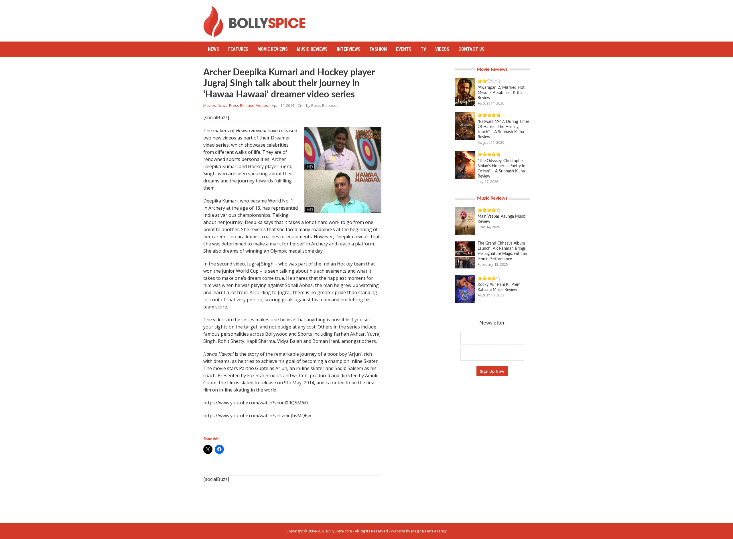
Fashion (378, 49)
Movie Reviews (272, 49)
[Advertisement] (425, 19)
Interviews (348, 49)
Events (403, 49)
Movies (209, 105)
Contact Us (471, 49)
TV (423, 49)
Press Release (241, 105)
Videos (442, 49)
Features (238, 49)
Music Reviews (312, 49)
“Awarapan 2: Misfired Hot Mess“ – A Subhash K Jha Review (501, 93)
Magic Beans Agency (429, 531)
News (213, 49)
